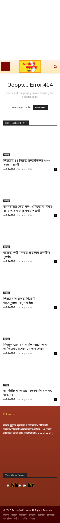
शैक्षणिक (6, 293)
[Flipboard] (11, 420)
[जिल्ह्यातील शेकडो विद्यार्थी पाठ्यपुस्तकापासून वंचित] (30, 281)
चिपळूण (6, 247)
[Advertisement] (30, 30)
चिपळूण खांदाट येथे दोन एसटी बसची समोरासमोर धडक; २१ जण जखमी (25, 347)
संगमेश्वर (6, 201)
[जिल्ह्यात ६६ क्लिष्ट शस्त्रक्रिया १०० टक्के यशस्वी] (30, 143)
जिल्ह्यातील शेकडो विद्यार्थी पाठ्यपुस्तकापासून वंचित (19, 301)
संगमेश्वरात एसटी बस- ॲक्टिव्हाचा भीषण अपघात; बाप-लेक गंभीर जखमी (27, 209)
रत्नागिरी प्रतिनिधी (9, 169)
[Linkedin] (23, 420)
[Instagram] (17, 420)
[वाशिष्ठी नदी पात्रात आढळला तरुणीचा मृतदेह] (30, 235)
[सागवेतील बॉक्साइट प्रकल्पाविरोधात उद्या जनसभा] (30, 373)
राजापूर (6, 385)
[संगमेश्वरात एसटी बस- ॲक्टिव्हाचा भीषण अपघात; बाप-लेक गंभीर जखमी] (30, 189)
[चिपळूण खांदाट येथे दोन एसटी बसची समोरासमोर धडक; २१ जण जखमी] (30, 327)
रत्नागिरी (6, 155)
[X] (29, 420)
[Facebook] (5, 420)
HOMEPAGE (40, 107)
